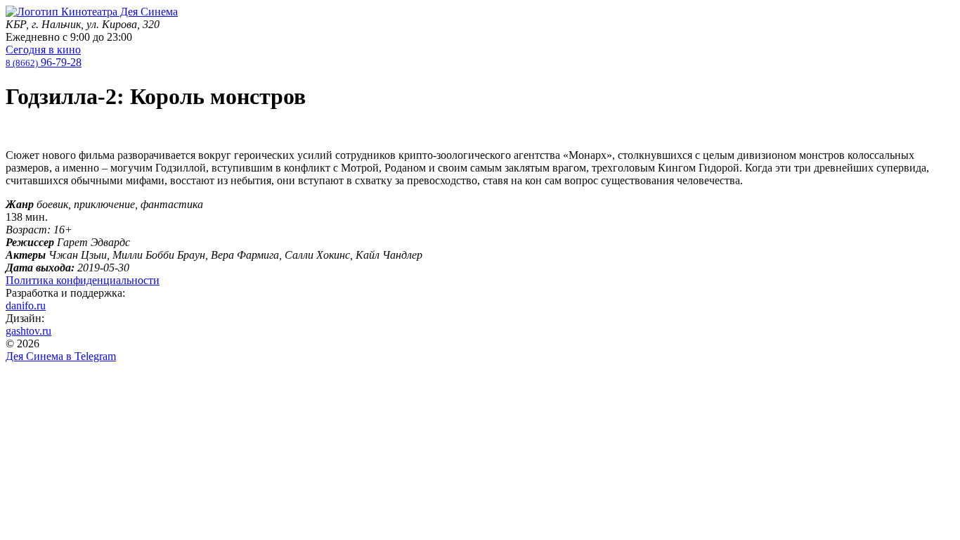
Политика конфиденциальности (83, 280)
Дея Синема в (61, 356)
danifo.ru (26, 305)
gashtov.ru (28, 331)
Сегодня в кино (43, 50)
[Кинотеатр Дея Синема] (92, 12)
